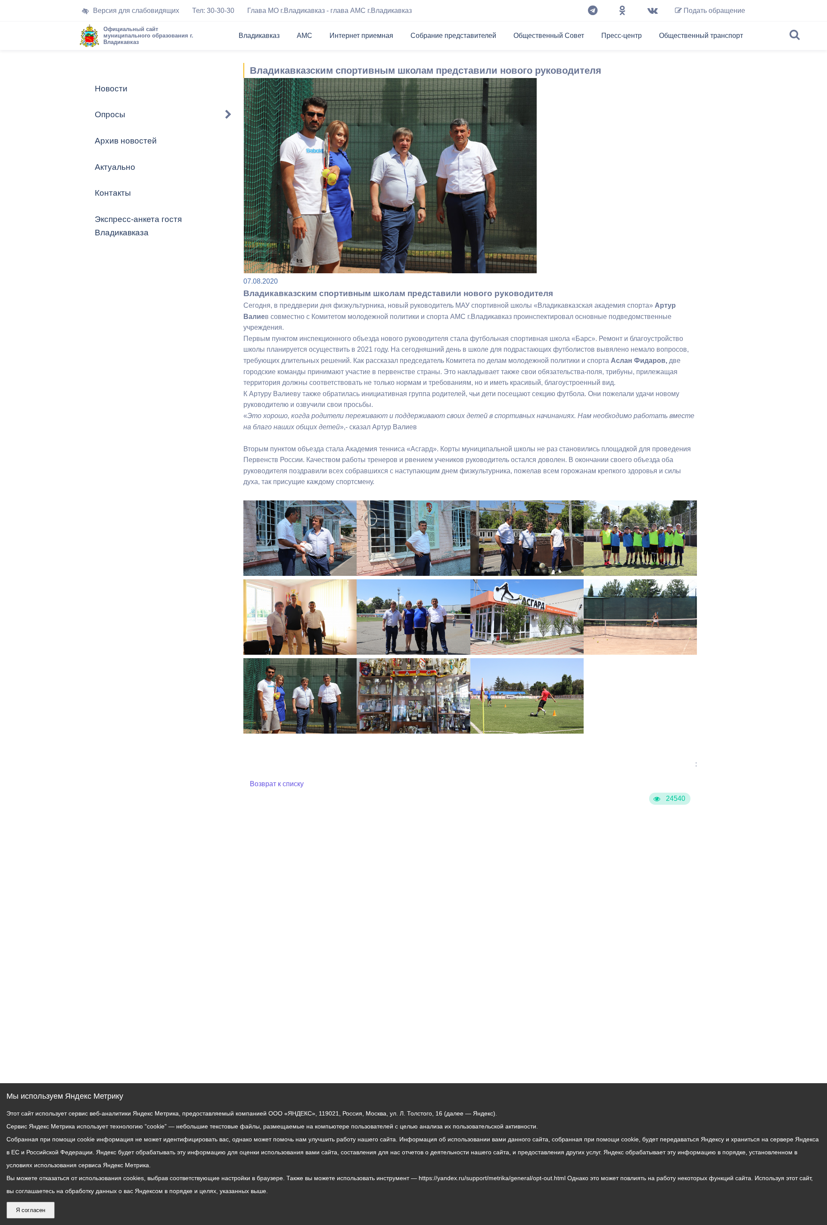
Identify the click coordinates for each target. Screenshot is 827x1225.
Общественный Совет (548, 35)
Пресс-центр (621, 35)
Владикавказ (259, 35)
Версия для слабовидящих (136, 10)
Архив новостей (126, 140)
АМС (304, 35)
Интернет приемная (361, 35)
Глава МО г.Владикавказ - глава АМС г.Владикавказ (329, 10)
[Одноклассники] (622, 11)
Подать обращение (713, 10)
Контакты (113, 192)
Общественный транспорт (701, 35)
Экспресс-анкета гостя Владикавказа (138, 226)
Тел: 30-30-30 (213, 10)
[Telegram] (592, 11)
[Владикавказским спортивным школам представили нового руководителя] (300, 573)
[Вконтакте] (652, 11)
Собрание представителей (453, 35)
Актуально (115, 167)
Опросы (110, 114)
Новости (111, 88)
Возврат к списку (277, 784)
